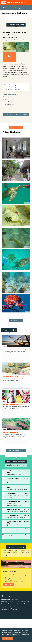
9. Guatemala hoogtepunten (14, 529)
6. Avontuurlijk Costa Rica (13, 509)
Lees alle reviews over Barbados (16, 114)
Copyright (3, 604)
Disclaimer (21, 604)
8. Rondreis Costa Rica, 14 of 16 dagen (14, 522)
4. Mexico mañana (11, 493)
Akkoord (8, 639)
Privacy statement (12, 604)
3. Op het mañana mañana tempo (13, 486)
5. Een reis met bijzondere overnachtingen (13, 502)
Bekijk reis (8, 584)
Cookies (27, 604)
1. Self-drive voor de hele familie (13, 471)
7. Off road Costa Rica (12, 515)
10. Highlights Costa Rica (13, 535)
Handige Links (12, 601)
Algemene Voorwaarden (23, 601)
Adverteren (4, 601)
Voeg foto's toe (16, 127)
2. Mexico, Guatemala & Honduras (13, 479)
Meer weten (25, 634)
